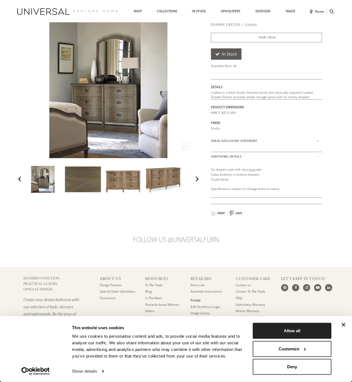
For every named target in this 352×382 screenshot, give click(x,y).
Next (197, 179)
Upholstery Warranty (250, 305)
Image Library (200, 313)
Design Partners (111, 285)
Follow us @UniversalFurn (176, 239)
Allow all (292, 330)
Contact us (243, 285)
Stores (319, 11)
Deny (292, 366)
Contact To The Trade (250, 292)
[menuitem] (137, 11)
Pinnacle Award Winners (162, 305)
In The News (153, 298)
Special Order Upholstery (117, 292)
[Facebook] (295, 287)
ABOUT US (110, 278)
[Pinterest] (284, 287)
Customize (289, 348)
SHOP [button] (138, 11)
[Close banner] (343, 325)
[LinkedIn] (328, 287)
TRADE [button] (290, 11)
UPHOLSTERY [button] (230, 11)
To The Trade (154, 285)
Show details (84, 371)
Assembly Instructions (206, 292)
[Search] (330, 11)
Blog (148, 292)
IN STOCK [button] (199, 11)
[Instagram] (306, 287)
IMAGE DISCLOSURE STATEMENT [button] (234, 141)
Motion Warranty (248, 311)
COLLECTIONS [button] (167, 11)
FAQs (239, 298)
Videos (150, 311)
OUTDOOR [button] (263, 11)
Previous (19, 179)
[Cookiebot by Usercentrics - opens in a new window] (36, 371)
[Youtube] (317, 287)
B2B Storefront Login (205, 307)
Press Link (198, 285)
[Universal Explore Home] (68, 11)
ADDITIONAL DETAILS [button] (226, 157)
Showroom (108, 298)
